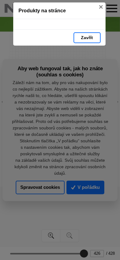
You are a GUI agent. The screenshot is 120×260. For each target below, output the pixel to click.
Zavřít (87, 37)
